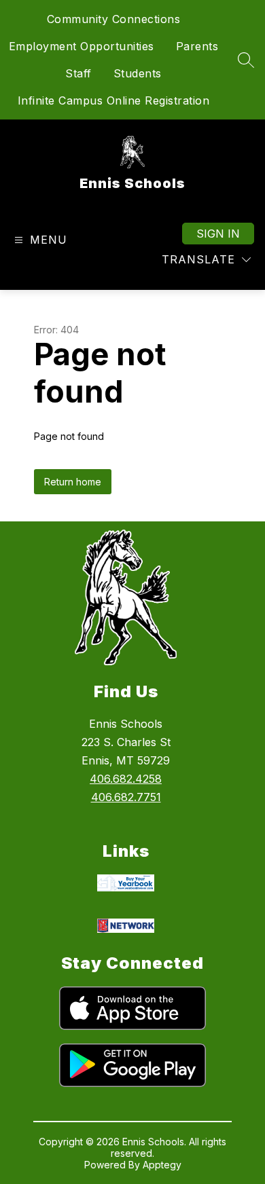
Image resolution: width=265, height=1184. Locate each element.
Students (137, 73)
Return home (72, 481)
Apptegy (162, 1164)
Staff (78, 73)
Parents (197, 46)
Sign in (218, 233)
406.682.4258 (126, 778)
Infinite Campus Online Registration (114, 100)
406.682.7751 (126, 797)
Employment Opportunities (81, 46)
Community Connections (114, 19)
